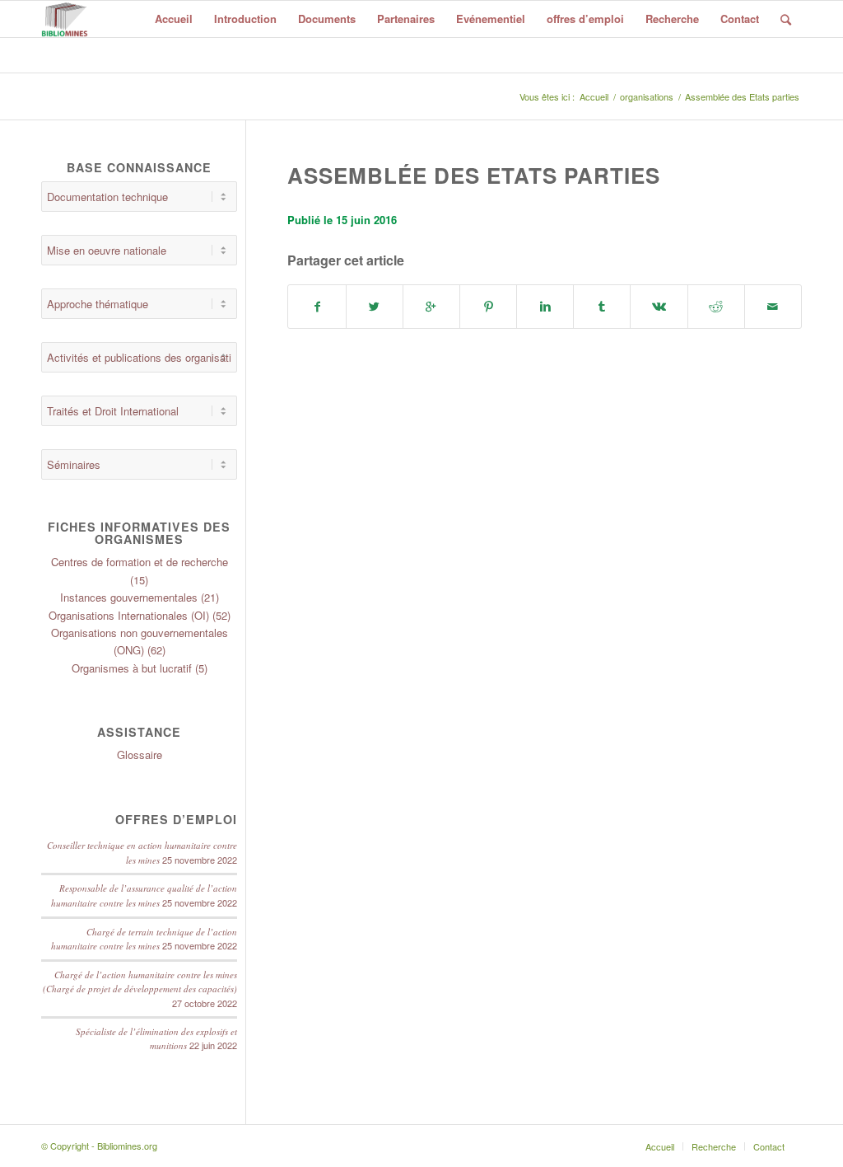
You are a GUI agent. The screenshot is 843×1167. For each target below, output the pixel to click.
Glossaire (139, 754)
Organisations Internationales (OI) (129, 615)
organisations (646, 97)
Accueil (594, 97)
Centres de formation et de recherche (139, 561)
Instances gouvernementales (129, 597)
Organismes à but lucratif (132, 668)
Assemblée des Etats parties (473, 175)
